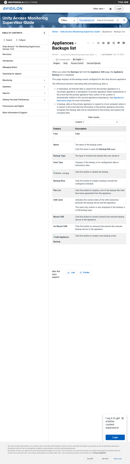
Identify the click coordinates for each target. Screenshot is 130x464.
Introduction (8, 61)
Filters (64, 20)
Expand (9, 40)
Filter (55, 134)
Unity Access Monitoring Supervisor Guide (80, 32)
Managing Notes (10, 67)
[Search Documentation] (124, 20)
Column (78, 122)
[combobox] (78, 54)
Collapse (22, 40)
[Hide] (44, 33)
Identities (7, 86)
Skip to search (66, 3)
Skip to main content (48, 3)
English (110, 8)
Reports (6, 93)
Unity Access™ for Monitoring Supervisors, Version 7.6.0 (21, 47)
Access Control (77, 63)
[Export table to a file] (123, 122)
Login (119, 8)
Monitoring (7, 80)
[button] (93, 20)
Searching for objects (12, 74)
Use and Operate (93, 63)
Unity (65, 63)
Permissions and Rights (13, 106)
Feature (57, 129)
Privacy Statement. (99, 453)
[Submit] (117, 122)
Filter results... (94, 117)
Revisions (7, 54)
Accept (90, 459)
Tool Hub (123, 2)
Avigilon (56, 63)
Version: (55, 54)
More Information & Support (15, 112)
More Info (118, 459)
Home (55, 32)
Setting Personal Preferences (16, 99)
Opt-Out (105, 459)
